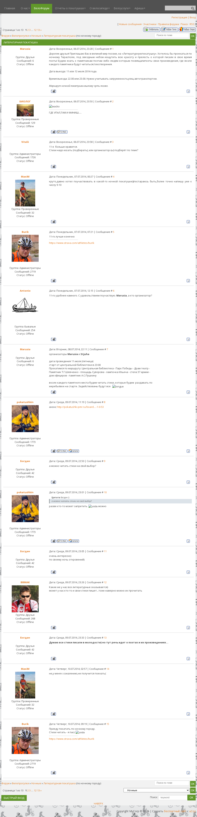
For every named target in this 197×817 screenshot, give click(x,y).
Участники (149, 24)
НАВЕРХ (98, 803)
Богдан (25, 461)
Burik (25, 232)
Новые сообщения (130, 24)
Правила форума (168, 24)
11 (105, 551)
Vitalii (25, 142)
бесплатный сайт (175, 811)
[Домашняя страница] (73, 451)
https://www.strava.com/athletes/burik (71, 243)
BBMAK (25, 582)
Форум (5, 35)
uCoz (192, 811)
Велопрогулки (20, 35)
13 (38, 30)
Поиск (184, 24)
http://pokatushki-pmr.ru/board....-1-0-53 (80, 407)
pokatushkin (25, 402)
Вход (193, 17)
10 (105, 492)
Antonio (25, 290)
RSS (192, 24)
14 (107, 669)
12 (35, 30)
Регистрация (179, 17)
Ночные (36, 35)
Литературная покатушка (59, 35)
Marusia (25, 48)
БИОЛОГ (25, 101)
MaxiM (25, 176)
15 (107, 724)
